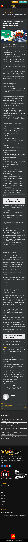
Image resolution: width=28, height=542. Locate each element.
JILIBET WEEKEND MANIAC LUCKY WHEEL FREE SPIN (20, 406)
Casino (2, 492)
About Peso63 (5, 486)
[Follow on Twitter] (5, 466)
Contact (9, 478)
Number (3, 498)
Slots (2, 489)
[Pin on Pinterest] (18, 388)
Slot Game (13, 12)
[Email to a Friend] (15, 388)
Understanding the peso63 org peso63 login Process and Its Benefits (13, 433)
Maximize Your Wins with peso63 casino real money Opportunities (13, 424)
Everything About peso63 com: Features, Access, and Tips (12, 420)
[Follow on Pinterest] (7, 466)
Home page (4, 12)
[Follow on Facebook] (2, 466)
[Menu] (2, 6)
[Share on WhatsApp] (8, 388)
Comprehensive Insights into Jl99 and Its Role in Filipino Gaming (14, 437)
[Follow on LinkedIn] (9, 466)
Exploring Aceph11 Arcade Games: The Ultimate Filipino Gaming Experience (14, 429)
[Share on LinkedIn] (20, 388)
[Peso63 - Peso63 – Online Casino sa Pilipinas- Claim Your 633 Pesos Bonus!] (14, 6)
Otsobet (3, 501)
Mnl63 (2, 504)
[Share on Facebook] (10, 388)
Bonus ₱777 (23, 1)
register (15, 1)
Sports (3, 495)
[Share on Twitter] (13, 388)
